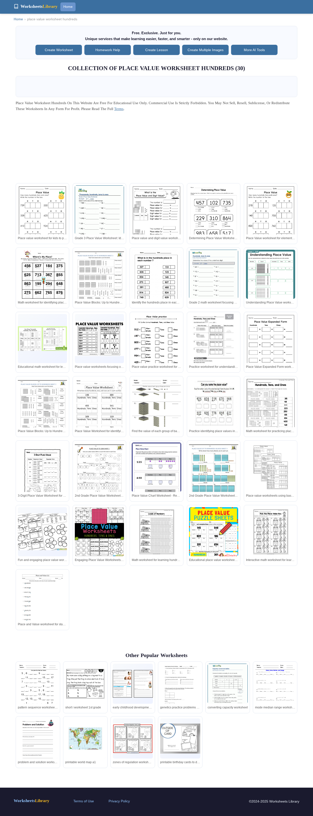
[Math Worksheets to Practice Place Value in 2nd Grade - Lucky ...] (270, 410)
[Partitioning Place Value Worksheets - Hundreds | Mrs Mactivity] (213, 533)
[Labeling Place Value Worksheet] (42, 281)
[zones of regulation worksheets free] (133, 738)
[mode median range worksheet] (275, 689)
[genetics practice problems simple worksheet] (180, 689)
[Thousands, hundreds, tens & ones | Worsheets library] (99, 217)
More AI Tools (254, 50)
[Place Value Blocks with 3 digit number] (213, 474)
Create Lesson (156, 50)
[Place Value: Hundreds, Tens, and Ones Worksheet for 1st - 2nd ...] (213, 345)
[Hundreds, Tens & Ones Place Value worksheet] (270, 284)
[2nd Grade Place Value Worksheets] (99, 281)
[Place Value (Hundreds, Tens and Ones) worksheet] (213, 410)
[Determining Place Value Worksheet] (213, 217)
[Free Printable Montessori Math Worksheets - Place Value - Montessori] (270, 467)
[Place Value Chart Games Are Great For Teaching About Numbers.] (156, 349)
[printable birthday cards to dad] (180, 739)
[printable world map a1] (85, 738)
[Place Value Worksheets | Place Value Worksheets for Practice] (156, 410)
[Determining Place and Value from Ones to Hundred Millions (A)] (42, 603)
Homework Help (107, 50)
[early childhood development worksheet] (133, 684)
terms (118, 109)
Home (68, 7)
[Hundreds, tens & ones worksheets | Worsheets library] (213, 281)
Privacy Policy (119, 801)
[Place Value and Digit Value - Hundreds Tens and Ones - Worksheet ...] (156, 220)
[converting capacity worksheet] (228, 689)
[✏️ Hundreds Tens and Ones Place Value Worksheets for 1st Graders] (42, 531)
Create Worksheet (59, 50)
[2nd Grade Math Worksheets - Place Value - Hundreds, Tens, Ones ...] (156, 531)
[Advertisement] (156, 149)
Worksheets (31, 800)
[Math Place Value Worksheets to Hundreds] (99, 474)
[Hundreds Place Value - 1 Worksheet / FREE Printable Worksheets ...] (156, 284)
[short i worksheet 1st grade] (85, 684)
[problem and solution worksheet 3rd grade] (38, 744)
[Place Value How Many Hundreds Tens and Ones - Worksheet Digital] (270, 220)
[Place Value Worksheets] (99, 338)
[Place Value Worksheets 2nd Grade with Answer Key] (99, 413)
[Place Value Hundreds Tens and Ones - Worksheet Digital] (42, 220)
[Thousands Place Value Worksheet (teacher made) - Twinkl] (42, 338)
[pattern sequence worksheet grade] (38, 689)
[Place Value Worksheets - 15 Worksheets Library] (42, 474)
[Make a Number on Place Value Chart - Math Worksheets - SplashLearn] (156, 474)
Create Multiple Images (206, 50)
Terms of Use (83, 801)
